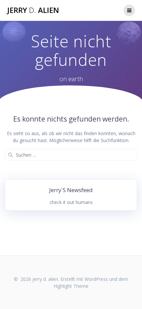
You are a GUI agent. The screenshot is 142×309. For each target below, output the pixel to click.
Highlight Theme (71, 286)
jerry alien (33, 10)
